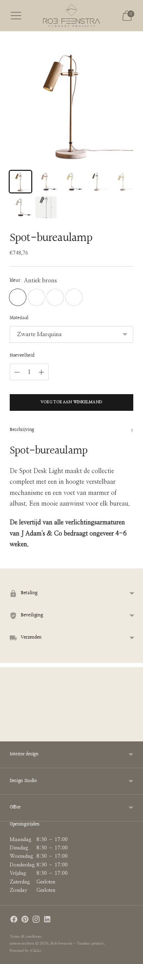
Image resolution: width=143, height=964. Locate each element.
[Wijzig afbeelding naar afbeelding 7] (46, 207)
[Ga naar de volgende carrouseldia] (133, 736)
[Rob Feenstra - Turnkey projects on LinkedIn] (47, 920)
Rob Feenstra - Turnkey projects (77, 943)
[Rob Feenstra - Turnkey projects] (71, 15)
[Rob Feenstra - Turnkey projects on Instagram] (36, 920)
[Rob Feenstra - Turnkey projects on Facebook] (14, 920)
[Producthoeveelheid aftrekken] (17, 372)
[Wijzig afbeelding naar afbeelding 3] (71, 181)
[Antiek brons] (17, 297)
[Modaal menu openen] (16, 15)
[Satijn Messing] (36, 297)
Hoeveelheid (22, 355)
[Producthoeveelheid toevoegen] (41, 372)
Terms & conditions (26, 936)
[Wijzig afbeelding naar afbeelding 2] (46, 181)
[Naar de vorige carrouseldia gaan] (9, 736)
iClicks (35, 951)
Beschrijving (22, 430)
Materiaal (19, 318)
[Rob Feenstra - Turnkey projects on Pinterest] (25, 920)
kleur (15, 280)
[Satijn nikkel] (74, 297)
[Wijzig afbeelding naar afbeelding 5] (122, 181)
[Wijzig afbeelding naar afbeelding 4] (97, 181)
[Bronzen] (55, 297)
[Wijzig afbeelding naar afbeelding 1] (20, 181)
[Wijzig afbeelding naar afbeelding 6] (20, 207)
